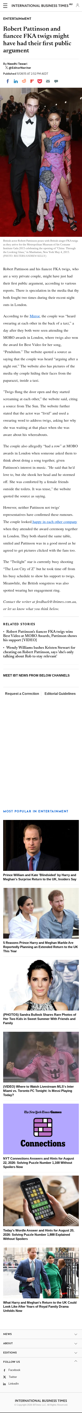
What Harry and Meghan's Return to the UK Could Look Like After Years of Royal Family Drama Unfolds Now (40, 1307)
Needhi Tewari (17, 64)
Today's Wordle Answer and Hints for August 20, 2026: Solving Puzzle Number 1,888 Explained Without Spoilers (38, 1235)
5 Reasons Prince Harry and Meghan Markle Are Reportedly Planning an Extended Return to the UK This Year (40, 947)
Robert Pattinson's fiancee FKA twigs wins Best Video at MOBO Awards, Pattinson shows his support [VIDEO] (40, 636)
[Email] (48, 81)
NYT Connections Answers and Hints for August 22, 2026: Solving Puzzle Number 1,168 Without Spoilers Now (38, 1163)
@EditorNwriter (20, 68)
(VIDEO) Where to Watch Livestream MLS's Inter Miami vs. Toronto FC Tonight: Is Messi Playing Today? (38, 1091)
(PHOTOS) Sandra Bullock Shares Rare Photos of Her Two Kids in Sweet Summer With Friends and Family (39, 1019)
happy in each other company (54, 521)
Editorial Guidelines (60, 693)
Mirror (35, 315)
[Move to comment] (56, 81)
